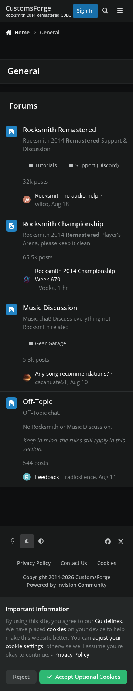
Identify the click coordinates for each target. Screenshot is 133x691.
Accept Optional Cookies (87, 676)
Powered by (66, 585)
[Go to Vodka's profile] (27, 279)
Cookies (106, 563)
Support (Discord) (97, 165)
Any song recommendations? (72, 373)
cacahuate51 (51, 382)
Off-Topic (37, 401)
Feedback (47, 476)
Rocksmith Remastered (59, 129)
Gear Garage (50, 343)
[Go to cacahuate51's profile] (27, 378)
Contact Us (74, 563)
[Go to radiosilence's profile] (27, 477)
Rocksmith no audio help (66, 195)
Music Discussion (50, 307)
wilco (41, 204)
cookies (56, 629)
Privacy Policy (34, 563)
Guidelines (108, 621)
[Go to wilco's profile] (27, 199)
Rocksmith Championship (63, 223)
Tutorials (46, 165)
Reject (21, 676)
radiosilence (80, 476)
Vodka (47, 287)
